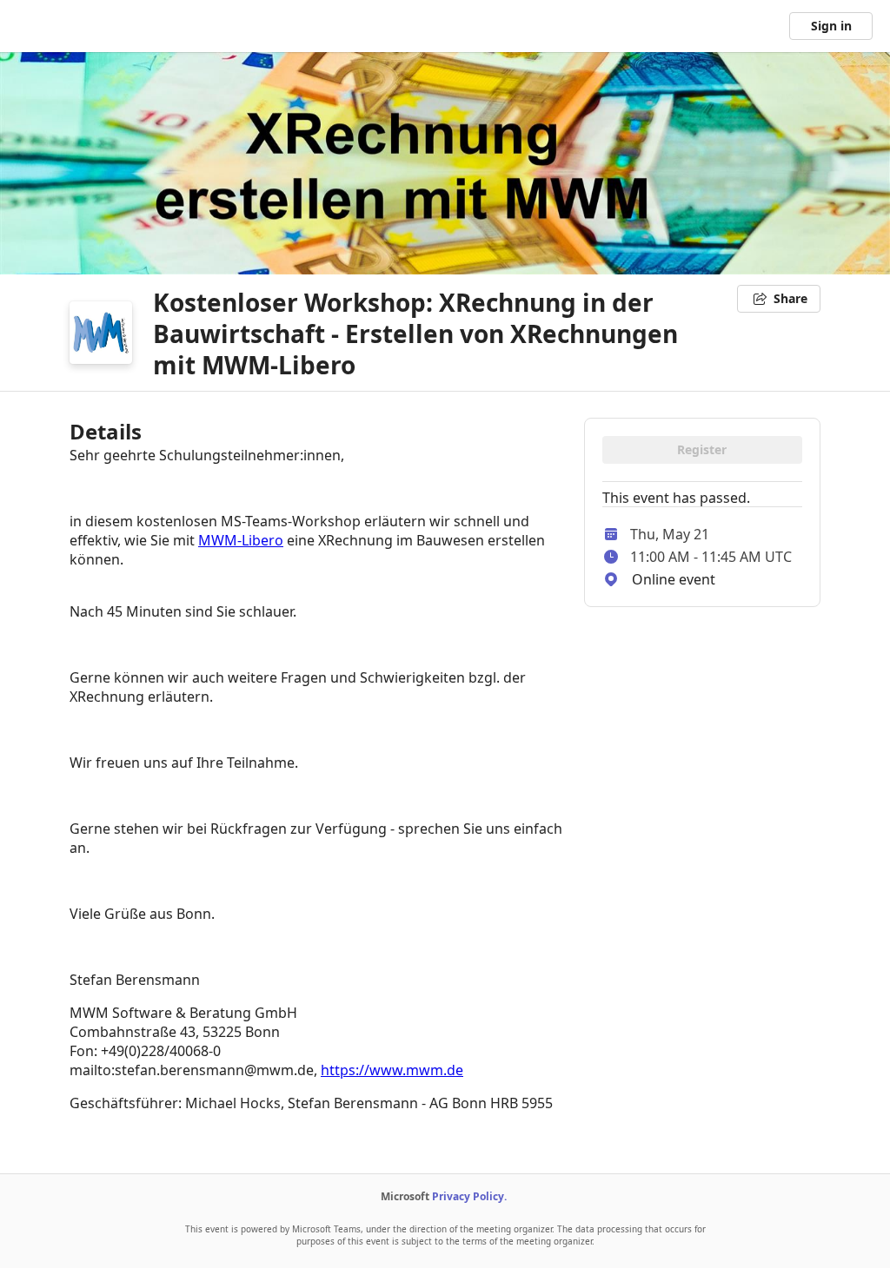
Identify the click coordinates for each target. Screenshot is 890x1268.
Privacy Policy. (469, 1196)
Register (702, 449)
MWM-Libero (240, 540)
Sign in (831, 25)
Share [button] (790, 298)
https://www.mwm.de (392, 1070)
